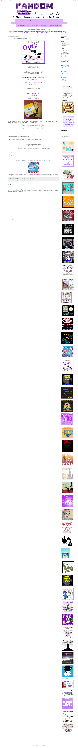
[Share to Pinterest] (33, 178)
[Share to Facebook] (32, 178)
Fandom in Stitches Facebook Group (38, 121)
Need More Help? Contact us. (65, 83)
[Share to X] (31, 178)
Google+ (44, 160)
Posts (64, 43)
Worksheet (29, 72)
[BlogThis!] (30, 178)
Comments (64, 45)
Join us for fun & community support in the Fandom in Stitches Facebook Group (25, 139)
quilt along (25, 180)
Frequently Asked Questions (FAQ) (65, 73)
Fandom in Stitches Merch (65, 76)
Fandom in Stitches (35, 147)
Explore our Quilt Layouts (15, 136)
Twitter (26, 160)
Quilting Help (64, 67)
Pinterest (40, 160)
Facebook (18, 160)
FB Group (22, 160)
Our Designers (64, 71)
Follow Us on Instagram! (64, 78)
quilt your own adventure (31, 180)
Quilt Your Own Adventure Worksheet (21, 135)
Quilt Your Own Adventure (34, 66)
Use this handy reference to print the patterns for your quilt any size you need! (33, 128)
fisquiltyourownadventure (20, 180)
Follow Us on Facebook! (64, 80)
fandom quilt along (13, 180)
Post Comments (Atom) (16, 219)
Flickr (32, 160)
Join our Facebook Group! (65, 70)
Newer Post (10, 217)
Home (33, 217)
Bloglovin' (36, 160)
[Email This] (29, 178)
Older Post (56, 217)
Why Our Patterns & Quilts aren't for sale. (65, 66)
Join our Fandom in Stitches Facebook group (24, 148)
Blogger (43, 745)
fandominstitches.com (34, 67)
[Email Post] (27, 178)
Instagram (48, 160)
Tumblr (29, 160)
